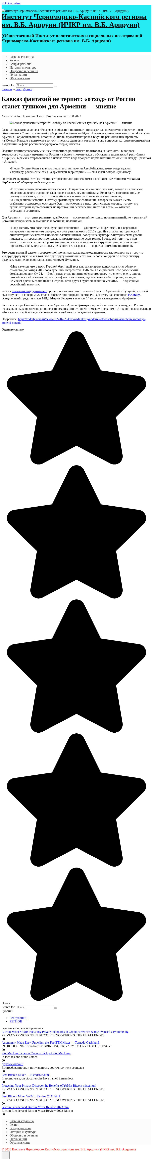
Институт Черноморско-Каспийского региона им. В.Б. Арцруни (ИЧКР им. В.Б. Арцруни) (74, 21)
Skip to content (11, 3)
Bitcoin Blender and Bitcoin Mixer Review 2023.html (35, 1107)
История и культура (23, 67)
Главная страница (22, 56)
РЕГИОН (16, 1021)
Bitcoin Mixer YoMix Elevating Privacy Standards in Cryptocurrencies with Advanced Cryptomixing (65, 1031)
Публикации (18, 74)
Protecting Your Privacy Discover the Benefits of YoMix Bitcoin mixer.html (49, 1085)
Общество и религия (24, 71)
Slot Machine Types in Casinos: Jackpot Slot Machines (36, 1053)
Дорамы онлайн (12, 1064)
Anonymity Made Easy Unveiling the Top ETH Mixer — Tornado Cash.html (50, 1042)
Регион (14, 60)
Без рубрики (18, 1017)
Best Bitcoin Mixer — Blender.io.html (26, 1074)
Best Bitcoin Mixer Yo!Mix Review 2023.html (31, 1096)
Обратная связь (20, 78)
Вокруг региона (20, 64)
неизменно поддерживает (29, 291)
